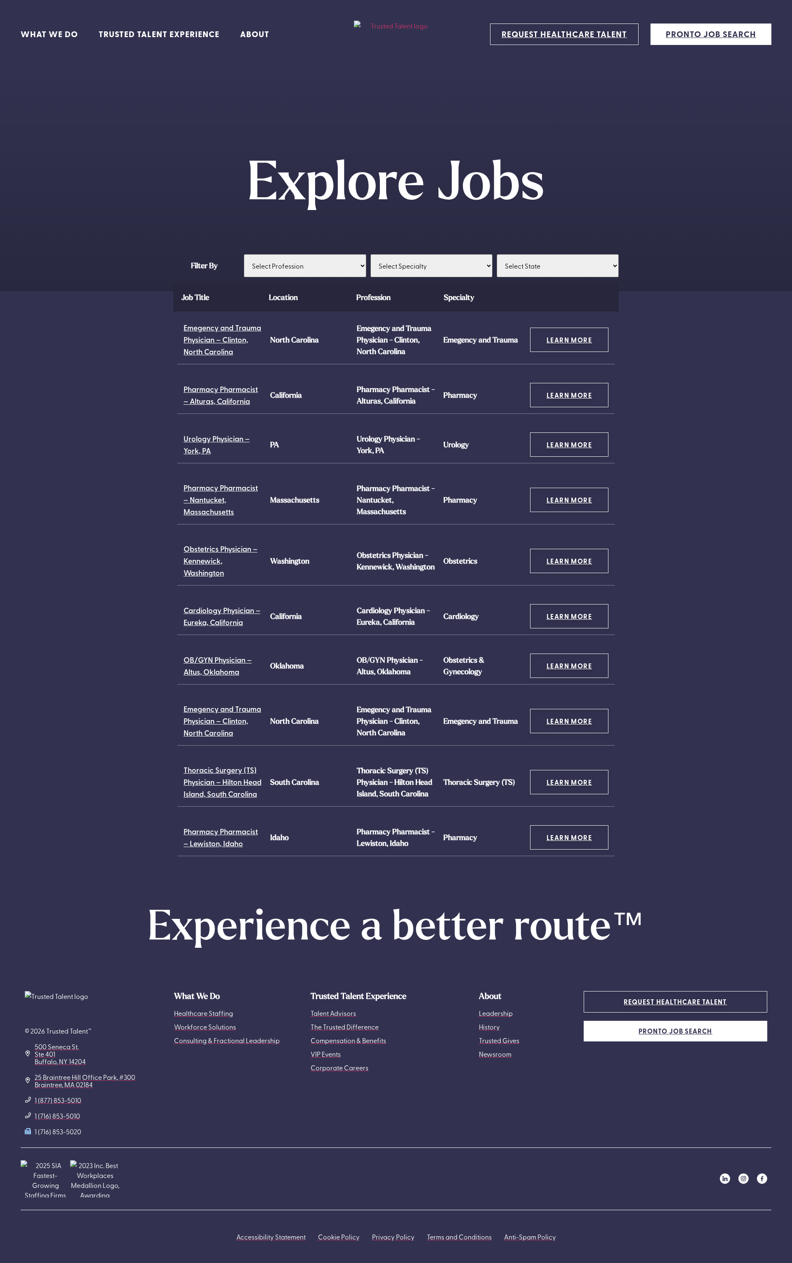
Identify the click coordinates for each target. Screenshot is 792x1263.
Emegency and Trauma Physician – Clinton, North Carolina (222, 339)
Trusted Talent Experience (159, 34)
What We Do (49, 34)
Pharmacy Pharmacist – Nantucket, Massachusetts (221, 499)
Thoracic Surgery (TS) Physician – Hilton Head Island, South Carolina (223, 782)
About (254, 34)
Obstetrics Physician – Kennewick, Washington (220, 560)
